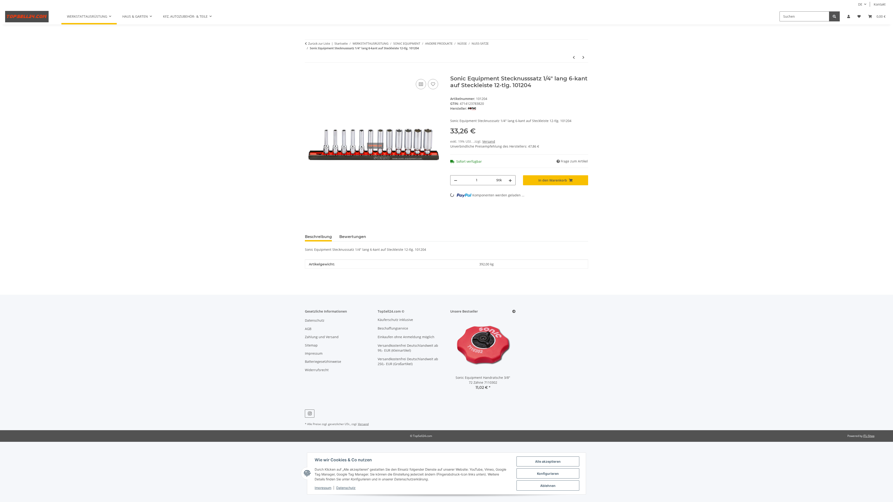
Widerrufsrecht (317, 370)
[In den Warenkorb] (308, 72)
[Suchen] (834, 16)
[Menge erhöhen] (510, 180)
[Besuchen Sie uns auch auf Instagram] (309, 414)
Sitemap (311, 345)
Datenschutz (346, 488)
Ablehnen (548, 486)
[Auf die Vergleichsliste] (421, 84)
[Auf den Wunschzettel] (433, 84)
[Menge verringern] (455, 180)
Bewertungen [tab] (352, 236)
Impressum (323, 488)
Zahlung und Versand (322, 337)
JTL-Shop (868, 436)
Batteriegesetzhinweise (323, 361)
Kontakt (880, 4)
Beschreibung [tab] (318, 236)
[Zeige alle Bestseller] (514, 312)
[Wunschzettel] (859, 16)
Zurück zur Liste (319, 43)
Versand (488, 141)
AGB (308, 329)
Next (504, 357)
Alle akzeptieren (548, 461)
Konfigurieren (548, 474)
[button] (848, 16)
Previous (462, 357)
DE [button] (860, 4)
